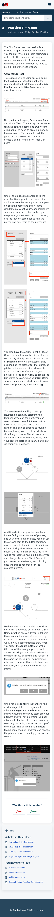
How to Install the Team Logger (22, 842)
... (13, 12)
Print (11, 830)
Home (5, 12)
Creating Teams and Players (21, 851)
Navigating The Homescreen (21, 846)
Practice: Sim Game (17, 867)
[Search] (48, 18)
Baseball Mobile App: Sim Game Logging (26, 882)
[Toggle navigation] (49, 4)
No (20, 811)
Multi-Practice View (17, 872)
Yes (35, 811)
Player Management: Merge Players (24, 856)
